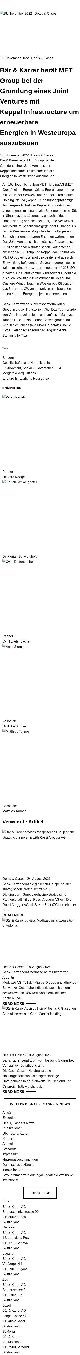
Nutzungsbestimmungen (20, 1159)
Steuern (8, 357)
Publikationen (12, 1128)
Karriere (8, 1138)
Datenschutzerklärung (18, 1164)
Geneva (8, 1227)
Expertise (9, 1117)
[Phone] (72, 32)
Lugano (8, 1253)
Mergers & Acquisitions (19, 373)
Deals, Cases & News (18, 1123)
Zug (5, 1279)
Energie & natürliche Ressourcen (26, 378)
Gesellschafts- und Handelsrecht (26, 362)
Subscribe (40, 1193)
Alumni (7, 1144)
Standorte (9, 1149)
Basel (6, 1305)
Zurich (7, 1201)
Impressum (10, 1154)
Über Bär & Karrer (15, 1133)
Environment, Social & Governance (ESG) (32, 368)
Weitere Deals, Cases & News (40, 1104)
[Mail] (72, 47)
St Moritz (8, 1331)
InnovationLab (12, 1170)
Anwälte (8, 1112)
